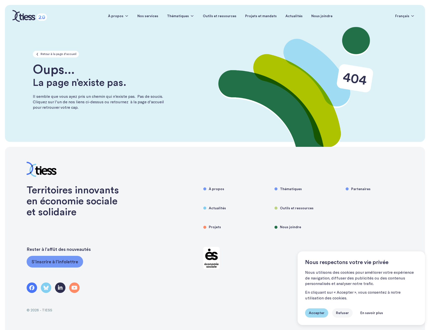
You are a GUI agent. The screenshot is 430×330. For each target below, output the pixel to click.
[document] (361, 288)
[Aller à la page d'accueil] (29, 16)
